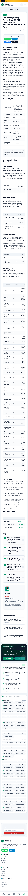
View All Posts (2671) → (10, 598)
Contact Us (3, 871)
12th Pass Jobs (4, 882)
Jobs (7, 9)
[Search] (21, 4)
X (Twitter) (14, 41)
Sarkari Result (4, 858)
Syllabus (3, 864)
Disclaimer (3, 875)
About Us (3, 869)
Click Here (20, 521)
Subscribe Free (14, 833)
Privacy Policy (4, 873)
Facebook (7, 41)
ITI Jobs (2, 886)
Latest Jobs (3, 856)
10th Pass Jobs (4, 880)
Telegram (14, 38)
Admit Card (3, 860)
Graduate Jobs (4, 884)
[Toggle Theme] (24, 4)
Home (2, 9)
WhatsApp (7, 38)
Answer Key (3, 862)
